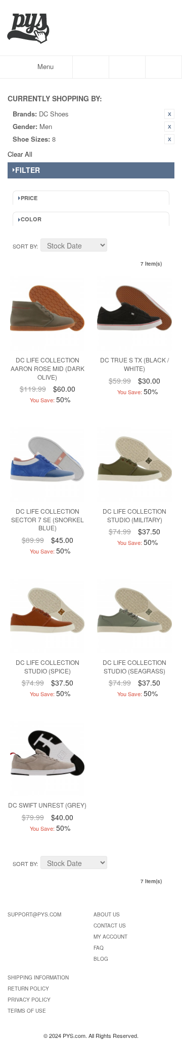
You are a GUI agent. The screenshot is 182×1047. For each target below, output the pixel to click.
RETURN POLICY (28, 988)
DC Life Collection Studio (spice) (47, 666)
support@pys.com (34, 914)
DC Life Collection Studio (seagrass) (134, 666)
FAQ (99, 947)
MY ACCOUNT (110, 936)
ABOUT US (107, 914)
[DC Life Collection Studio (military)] (134, 464)
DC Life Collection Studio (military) (134, 515)
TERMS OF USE (27, 1010)
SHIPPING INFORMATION (38, 977)
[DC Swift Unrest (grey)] (47, 758)
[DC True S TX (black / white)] (134, 313)
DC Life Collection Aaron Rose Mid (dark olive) (47, 368)
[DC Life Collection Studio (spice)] (47, 615)
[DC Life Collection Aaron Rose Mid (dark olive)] (47, 313)
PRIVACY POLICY (29, 999)
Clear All (20, 154)
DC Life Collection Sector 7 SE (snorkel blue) (47, 519)
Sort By (24, 246)
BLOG (101, 958)
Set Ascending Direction (116, 246)
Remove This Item (169, 114)
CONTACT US (110, 925)
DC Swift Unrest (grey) (47, 804)
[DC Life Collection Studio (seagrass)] (134, 615)
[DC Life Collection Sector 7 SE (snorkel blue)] (47, 464)
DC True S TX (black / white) (134, 364)
